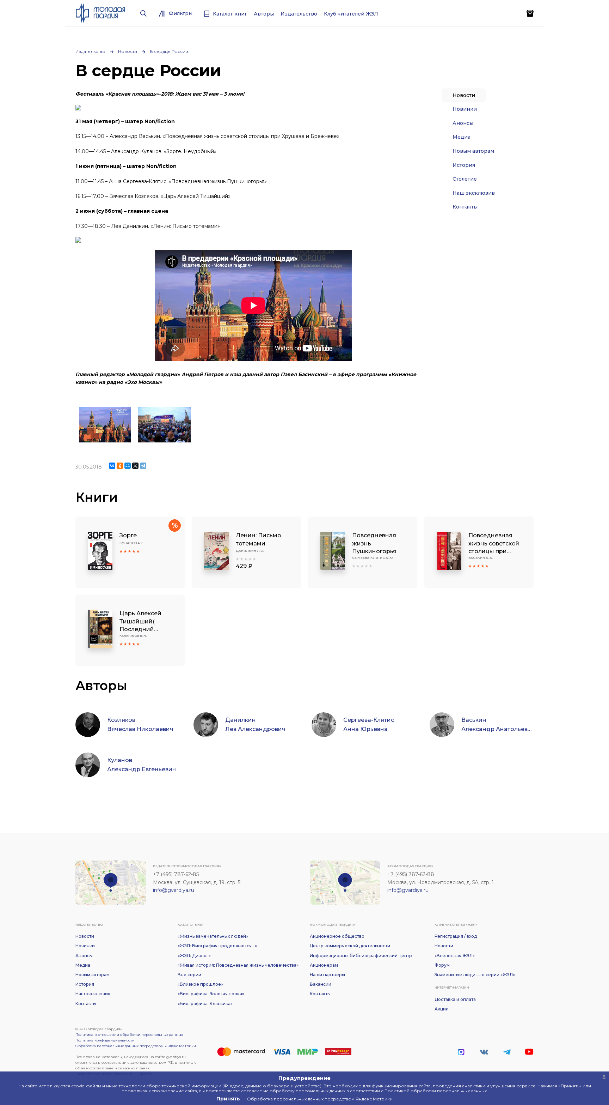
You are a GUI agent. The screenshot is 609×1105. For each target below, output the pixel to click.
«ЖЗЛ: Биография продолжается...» (217, 945)
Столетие (465, 179)
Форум (442, 965)
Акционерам (324, 965)
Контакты (465, 207)
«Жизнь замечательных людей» (213, 936)
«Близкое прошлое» (200, 984)
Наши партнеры (327, 974)
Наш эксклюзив (474, 193)
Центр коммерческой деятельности (350, 945)
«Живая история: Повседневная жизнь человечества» (238, 965)
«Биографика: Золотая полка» (211, 993)
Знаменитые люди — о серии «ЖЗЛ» (475, 974)
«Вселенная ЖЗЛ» (455, 955)
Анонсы (463, 123)
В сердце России (169, 51)
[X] (135, 466)
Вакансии (320, 984)
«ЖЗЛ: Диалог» (194, 955)
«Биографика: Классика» (205, 1003)
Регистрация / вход (456, 936)
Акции (442, 1009)
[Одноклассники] (120, 466)
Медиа (461, 137)
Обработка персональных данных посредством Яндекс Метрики (135, 1046)
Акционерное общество (337, 936)
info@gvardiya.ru (173, 890)
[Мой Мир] (127, 466)
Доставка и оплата (455, 999)
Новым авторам (473, 151)
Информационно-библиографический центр (361, 955)
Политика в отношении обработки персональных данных (129, 1034)
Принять (228, 1098)
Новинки (465, 109)
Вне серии (189, 974)
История (464, 165)
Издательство (90, 51)
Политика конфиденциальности (105, 1040)
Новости (127, 51)
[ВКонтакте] (112, 466)
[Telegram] (143, 466)
